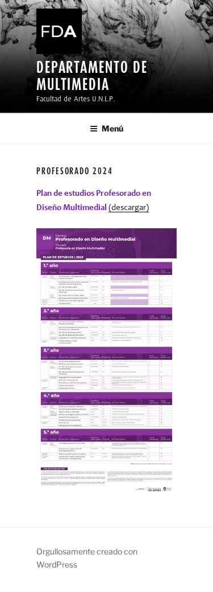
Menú (112, 128)
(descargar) (128, 208)
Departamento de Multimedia (92, 75)
